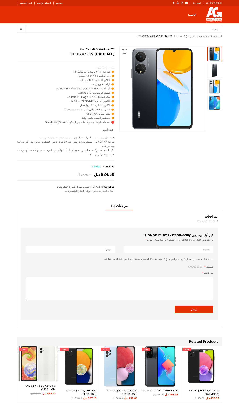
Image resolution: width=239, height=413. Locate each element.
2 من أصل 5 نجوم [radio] (198, 267)
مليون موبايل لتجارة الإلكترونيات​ (192, 36)
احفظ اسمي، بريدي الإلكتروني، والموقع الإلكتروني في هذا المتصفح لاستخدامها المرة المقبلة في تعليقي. (157, 259)
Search (21, 28)
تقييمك (208, 266)
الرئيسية (192, 14)
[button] (124, 51)
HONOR (95, 186)
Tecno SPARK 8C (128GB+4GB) (160, 390)
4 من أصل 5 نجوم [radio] (192, 267)
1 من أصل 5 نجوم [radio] (201, 267)
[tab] (119, 207)
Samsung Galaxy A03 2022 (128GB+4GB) (81, 392)
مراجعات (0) (119, 206)
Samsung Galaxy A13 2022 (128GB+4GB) (122, 392)
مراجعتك (207, 272)
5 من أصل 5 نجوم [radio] (189, 267)
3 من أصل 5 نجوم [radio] (195, 267)
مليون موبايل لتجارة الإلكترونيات (81, 190)
